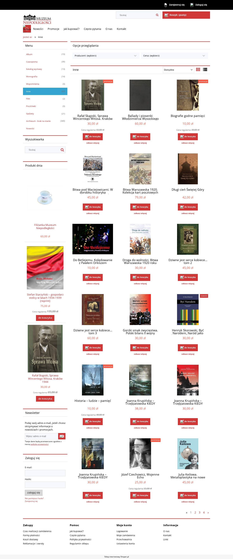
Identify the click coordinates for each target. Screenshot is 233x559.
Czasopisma (31, 61)
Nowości (30, 128)
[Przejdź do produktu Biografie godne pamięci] (188, 95)
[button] (92, 143)
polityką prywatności (40, 444)
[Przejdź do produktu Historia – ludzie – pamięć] (92, 380)
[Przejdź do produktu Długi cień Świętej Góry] (188, 169)
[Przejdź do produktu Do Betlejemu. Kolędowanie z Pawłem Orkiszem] (92, 240)
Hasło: (28, 479)
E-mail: (28, 467)
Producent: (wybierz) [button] (85, 55)
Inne (28, 91)
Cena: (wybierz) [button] (151, 55)
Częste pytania (77, 535)
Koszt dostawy (30, 539)
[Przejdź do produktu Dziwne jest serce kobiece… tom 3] (92, 310)
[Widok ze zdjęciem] (198, 69)
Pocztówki (31, 106)
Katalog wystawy (34, 69)
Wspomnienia (32, 83)
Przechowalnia (124, 539)
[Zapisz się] (61, 436)
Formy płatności (31, 535)
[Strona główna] (37, 17)
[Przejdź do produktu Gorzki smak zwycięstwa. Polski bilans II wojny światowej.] (140, 310)
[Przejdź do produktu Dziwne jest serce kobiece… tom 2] (188, 240)
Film (28, 98)
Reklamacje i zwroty (33, 543)
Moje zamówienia (125, 535)
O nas (166, 531)
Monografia (31, 76)
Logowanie (122, 531)
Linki (165, 539)
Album (29, 54)
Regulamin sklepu (79, 543)
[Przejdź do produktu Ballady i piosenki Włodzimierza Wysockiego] (140, 95)
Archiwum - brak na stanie (38, 121)
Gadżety (30, 113)
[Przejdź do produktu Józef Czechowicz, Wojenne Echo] (140, 454)
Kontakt (167, 535)
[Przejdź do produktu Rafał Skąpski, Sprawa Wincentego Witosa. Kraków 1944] (92, 95)
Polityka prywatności (80, 539)
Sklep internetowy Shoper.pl (116, 556)
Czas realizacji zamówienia (37, 531)
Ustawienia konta (125, 543)
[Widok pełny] (205, 69)
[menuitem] (38, 29)
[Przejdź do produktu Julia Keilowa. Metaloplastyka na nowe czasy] (188, 454)
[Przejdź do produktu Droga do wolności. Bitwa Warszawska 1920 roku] (140, 240)
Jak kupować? (77, 531)
